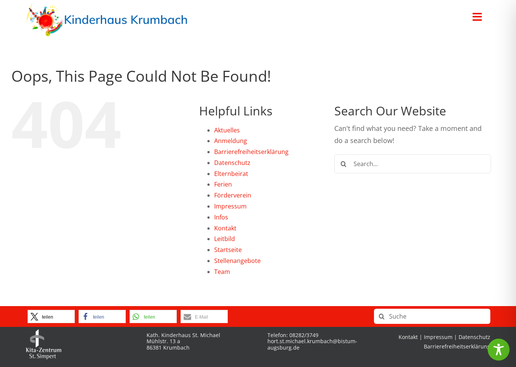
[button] (51, 316)
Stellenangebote (237, 261)
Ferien (223, 184)
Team (222, 271)
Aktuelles (227, 130)
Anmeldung (230, 141)
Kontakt (225, 228)
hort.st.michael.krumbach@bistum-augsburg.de (312, 344)
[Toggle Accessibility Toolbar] (498, 349)
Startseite (228, 250)
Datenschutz (232, 163)
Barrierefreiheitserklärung (251, 152)
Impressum (230, 206)
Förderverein (232, 195)
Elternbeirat (231, 174)
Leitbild (224, 239)
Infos (221, 217)
